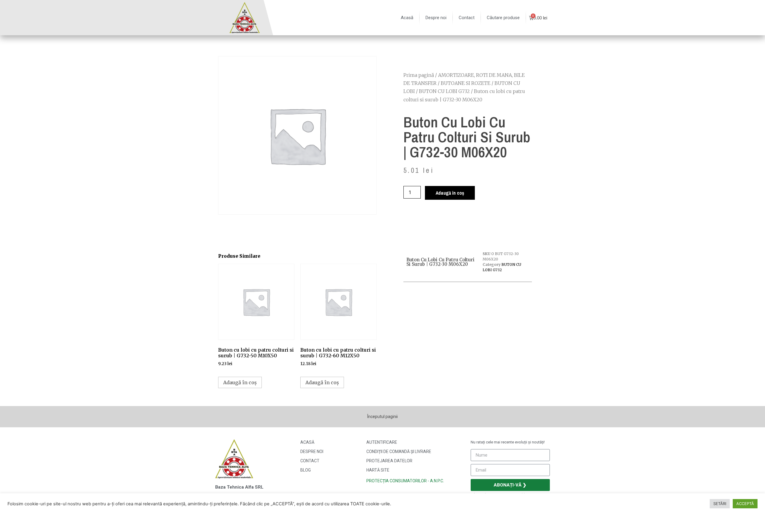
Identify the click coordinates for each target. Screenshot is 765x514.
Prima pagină (418, 75)
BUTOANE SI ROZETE (465, 83)
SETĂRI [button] (719, 503)
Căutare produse (503, 17)
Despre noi (436, 17)
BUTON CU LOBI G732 (444, 91)
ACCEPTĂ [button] (745, 503)
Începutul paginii (382, 416)
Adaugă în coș (450, 193)
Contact (467, 17)
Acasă (407, 17)
